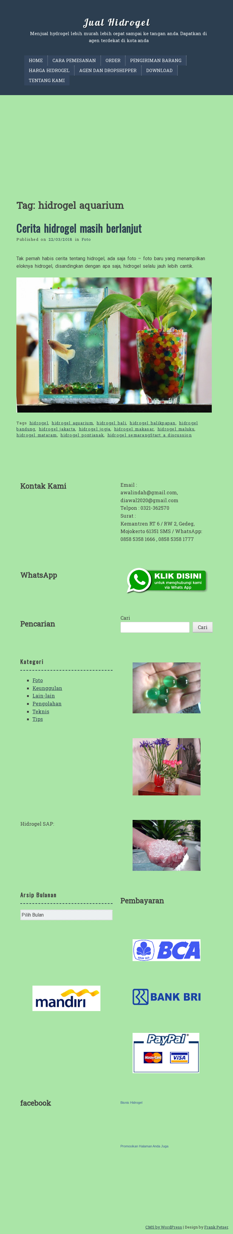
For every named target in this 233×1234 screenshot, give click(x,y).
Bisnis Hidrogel (131, 1102)
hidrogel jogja (95, 428)
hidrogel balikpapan (152, 422)
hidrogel (38, 422)
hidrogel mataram (36, 435)
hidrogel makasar (134, 428)
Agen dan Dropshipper (108, 70)
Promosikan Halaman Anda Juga (144, 1146)
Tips (37, 719)
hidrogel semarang (128, 435)
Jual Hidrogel (116, 22)
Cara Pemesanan (74, 60)
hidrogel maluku (175, 428)
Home (36, 60)
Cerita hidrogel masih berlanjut (79, 228)
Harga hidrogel (49, 70)
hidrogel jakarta (57, 428)
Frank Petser (216, 1227)
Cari (125, 618)
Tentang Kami (47, 80)
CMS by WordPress (163, 1227)
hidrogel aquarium (72, 422)
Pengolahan (47, 703)
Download (159, 70)
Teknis (40, 711)
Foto (86, 239)
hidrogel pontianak (82, 435)
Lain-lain (43, 695)
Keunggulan (47, 688)
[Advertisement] (116, 140)
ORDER (113, 60)
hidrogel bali (111, 422)
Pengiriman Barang (155, 60)
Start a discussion (171, 435)
